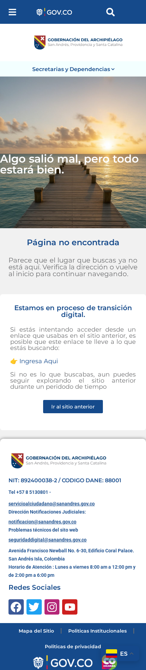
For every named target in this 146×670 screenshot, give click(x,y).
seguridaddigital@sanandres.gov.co (47, 539)
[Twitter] (34, 607)
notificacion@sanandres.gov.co (42, 521)
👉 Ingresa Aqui (34, 361)
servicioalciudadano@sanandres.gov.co (51, 503)
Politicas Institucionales (97, 631)
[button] (12, 12)
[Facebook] (16, 607)
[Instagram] (52, 607)
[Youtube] (69, 607)
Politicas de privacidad (73, 646)
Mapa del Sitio (36, 631)
